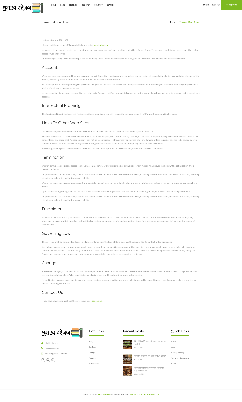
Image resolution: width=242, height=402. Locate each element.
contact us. (97, 300)
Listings (73, 5)
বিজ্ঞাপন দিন (233, 5)
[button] (200, 5)
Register (86, 5)
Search (110, 5)
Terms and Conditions (189, 22)
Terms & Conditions (151, 394)
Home (53, 5)
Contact (98, 5)
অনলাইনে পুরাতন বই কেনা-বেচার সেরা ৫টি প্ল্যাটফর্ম (150, 356)
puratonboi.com (101, 45)
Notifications (94, 363)
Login (206, 5)
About (173, 363)
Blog (62, 5)
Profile (173, 341)
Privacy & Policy (177, 352)
